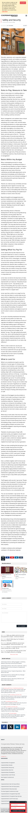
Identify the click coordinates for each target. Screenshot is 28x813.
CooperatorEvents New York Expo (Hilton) (10, 784)
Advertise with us (8, 811)
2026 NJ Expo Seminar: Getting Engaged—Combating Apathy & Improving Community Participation (13, 662)
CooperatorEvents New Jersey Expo (9, 789)
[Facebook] (4, 726)
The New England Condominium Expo (9, 791)
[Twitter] (11, 726)
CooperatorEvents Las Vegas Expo (8, 801)
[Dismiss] (26, 802)
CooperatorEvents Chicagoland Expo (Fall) (10, 793)
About (3, 739)
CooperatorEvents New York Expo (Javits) (10, 786)
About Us (2, 811)
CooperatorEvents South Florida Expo (9, 798)
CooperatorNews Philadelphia (8, 772)
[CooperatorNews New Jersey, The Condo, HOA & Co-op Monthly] (9, 16)
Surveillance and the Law (15, 694)
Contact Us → (4, 756)
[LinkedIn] (17, 726)
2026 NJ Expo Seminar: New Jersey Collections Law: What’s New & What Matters (12, 679)
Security (25, 25)
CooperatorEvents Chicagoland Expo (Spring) (11, 796)
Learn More (4, 11)
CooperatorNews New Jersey (7, 767)
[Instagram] (24, 726)
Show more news (14, 654)
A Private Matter (12, 713)
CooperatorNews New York (7, 770)
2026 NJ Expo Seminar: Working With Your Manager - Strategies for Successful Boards (13, 675)
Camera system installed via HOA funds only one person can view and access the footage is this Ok (14, 703)
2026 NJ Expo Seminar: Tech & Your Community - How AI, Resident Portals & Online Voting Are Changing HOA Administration (14, 667)
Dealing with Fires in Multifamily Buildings (13, 688)
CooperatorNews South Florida (8, 774)
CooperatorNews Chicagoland (8, 762)
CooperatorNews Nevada (6, 765)
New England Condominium (7, 777)
